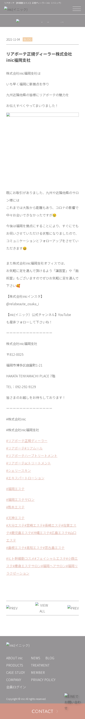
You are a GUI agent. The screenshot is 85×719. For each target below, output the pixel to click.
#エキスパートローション (25, 477)
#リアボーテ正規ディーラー (26, 440)
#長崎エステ (52, 525)
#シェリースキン (18, 470)
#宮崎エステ (34, 525)
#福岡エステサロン (20, 499)
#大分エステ (15, 525)
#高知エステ (34, 547)
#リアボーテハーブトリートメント (31, 455)
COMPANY (13, 679)
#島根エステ (15, 547)
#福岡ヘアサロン (53, 565)
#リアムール (34, 448)
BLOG (49, 657)
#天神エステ (15, 517)
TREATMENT (40, 665)
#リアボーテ (15, 448)
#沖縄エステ (40, 532)
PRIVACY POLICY (43, 679)
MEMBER (38, 672)
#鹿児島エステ (20, 532)
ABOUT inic (14, 657)
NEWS (35, 657)
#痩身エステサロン (27, 565)
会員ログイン (16, 686)
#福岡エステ (15, 488)
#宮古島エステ (54, 547)
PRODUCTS (14, 665)
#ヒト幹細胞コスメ (20, 558)
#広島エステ (59, 532)
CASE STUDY (15, 672)
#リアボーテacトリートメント (28, 462)
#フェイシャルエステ (50, 558)
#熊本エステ (15, 506)
